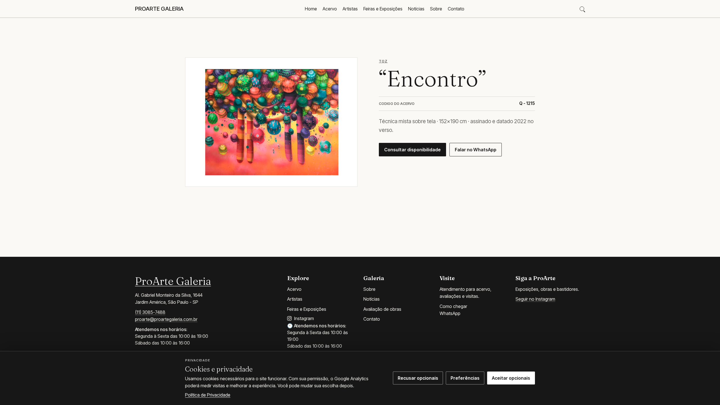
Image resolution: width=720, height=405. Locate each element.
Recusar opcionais (418, 378)
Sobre (436, 9)
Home (311, 9)
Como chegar (453, 306)
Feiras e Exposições (382, 9)
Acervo (330, 9)
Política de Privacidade (207, 395)
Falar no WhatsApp (475, 149)
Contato (456, 9)
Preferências (465, 378)
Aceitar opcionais (511, 378)
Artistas (350, 9)
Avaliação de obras (382, 309)
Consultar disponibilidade (412, 149)
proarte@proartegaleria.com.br (166, 319)
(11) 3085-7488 (150, 312)
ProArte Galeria (173, 281)
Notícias (416, 9)
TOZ (383, 61)
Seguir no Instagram (535, 299)
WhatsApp (450, 313)
